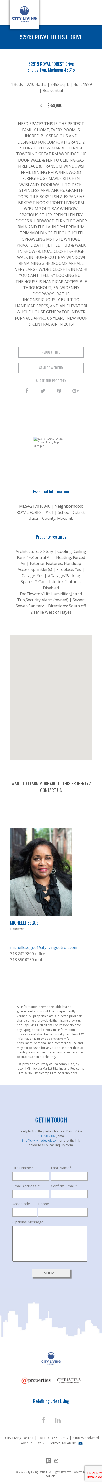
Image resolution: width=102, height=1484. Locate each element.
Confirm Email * (64, 1185)
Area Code (21, 1203)
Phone (43, 1203)
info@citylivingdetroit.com (40, 1140)
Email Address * (26, 1185)
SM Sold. (51, 1476)
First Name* (22, 1167)
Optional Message (28, 1221)
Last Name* (61, 1167)
